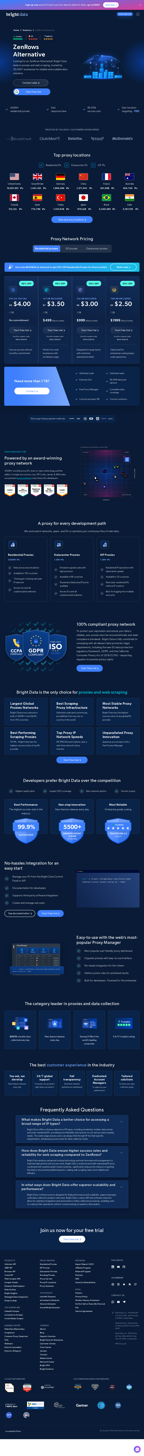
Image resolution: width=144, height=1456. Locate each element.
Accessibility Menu (13, 1431)
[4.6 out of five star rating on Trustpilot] (18, 37)
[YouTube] (118, 1267)
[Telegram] (124, 1302)
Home (16, 30)
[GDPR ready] (9, 1415)
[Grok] (135, 1284)
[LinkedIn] (113, 1267)
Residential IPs (53, 165)
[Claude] (129, 1284)
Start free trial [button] (125, 14)
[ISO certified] (118, 1405)
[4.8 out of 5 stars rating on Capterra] (48, 37)
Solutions (27, 30)
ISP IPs (101, 165)
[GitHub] (124, 1267)
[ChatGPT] (113, 1284)
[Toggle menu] (138, 14)
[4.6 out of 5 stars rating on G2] (33, 37)
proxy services (24, 478)
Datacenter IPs (79, 165)
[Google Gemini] (124, 1284)
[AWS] (9, 1387)
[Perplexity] (118, 1284)
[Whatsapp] (113, 1302)
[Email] (118, 1302)
